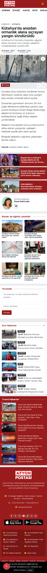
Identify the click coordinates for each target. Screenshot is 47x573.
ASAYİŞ (26, 11)
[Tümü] (44, 325)
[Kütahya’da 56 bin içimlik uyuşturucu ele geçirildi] (12, 269)
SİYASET (16, 11)
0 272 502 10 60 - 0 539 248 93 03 (25, 503)
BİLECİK (21, 331)
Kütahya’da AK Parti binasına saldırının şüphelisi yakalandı (32, 257)
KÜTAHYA (16, 24)
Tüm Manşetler (32, 546)
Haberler (5, 24)
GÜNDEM (6, 11)
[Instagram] (19, 516)
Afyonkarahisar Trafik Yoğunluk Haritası (33, 541)
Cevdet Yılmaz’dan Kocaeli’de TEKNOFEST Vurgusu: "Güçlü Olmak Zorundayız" (29, 358)
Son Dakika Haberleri (13, 553)
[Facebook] (11, 516)
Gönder (6, 313)
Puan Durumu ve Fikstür (10, 547)
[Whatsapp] (31, 516)
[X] (15, 516)
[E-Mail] (16, 206)
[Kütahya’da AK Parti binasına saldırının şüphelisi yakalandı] (34, 247)
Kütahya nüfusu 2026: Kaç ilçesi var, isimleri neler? (11, 235)
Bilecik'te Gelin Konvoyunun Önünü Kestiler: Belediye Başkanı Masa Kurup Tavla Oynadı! (31, 347)
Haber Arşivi (31, 553)
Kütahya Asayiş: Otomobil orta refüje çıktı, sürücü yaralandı (33, 235)
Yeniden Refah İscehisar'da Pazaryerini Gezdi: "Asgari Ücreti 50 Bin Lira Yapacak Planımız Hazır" (31, 390)
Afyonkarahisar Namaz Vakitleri (10, 541)
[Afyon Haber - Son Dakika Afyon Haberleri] (9, 4)
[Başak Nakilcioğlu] (7, 203)
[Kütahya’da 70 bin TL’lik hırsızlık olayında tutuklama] (34, 269)
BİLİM (20, 364)
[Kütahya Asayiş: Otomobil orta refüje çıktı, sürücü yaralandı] (34, 226)
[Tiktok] (27, 516)
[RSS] (35, 516)
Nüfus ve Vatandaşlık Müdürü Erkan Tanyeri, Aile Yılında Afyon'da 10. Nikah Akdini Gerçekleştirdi (30, 379)
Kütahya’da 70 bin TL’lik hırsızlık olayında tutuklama (34, 278)
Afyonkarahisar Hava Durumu (33, 534)
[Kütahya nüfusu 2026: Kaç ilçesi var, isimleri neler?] (12, 226)
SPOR (34, 11)
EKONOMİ (40, 561)
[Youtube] (23, 516)
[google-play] (33, 523)
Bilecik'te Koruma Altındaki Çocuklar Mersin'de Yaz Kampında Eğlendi (30, 336)
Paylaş (6, 85)
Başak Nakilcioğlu (22, 201)
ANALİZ (5, 561)
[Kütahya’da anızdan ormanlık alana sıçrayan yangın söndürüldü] (23, 68)
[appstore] (13, 523)
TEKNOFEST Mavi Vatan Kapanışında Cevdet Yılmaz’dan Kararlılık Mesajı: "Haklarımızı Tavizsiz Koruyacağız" (29, 368)
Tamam (30, 570)
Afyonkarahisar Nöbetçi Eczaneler (10, 534)
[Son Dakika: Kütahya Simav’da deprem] (12, 247)
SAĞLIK (43, 11)
